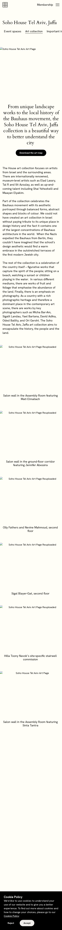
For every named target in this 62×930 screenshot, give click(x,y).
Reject (11, 923)
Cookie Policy (11, 916)
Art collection (34, 31)
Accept (27, 923)
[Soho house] (6, 5)
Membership (45, 4)
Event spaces (12, 31)
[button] (57, 5)
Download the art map (31, 152)
